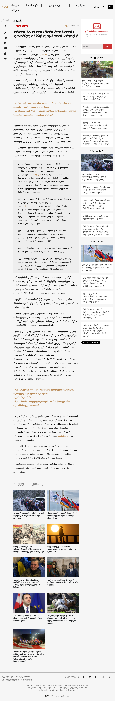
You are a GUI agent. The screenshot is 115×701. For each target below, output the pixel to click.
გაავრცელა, (36, 174)
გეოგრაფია (55, 5)
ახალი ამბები (15, 7)
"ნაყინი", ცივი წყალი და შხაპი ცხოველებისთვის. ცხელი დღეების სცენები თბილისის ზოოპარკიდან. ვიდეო (62, 619)
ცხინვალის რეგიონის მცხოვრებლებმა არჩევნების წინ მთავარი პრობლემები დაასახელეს (28, 549)
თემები (80, 5)
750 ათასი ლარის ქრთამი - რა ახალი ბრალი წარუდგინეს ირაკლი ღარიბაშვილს (28, 618)
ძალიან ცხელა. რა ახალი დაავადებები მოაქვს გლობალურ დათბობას (61, 549)
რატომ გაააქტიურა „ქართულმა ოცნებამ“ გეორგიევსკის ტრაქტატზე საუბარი (62, 582)
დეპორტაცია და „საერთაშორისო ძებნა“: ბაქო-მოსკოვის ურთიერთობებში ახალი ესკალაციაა (96, 297)
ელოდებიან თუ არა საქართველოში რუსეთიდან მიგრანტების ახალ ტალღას (28, 515)
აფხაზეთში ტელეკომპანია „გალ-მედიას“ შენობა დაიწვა (97, 217)
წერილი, (28, 206)
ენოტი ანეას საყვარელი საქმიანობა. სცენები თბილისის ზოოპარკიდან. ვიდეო (95, 83)
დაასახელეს (63, 436)
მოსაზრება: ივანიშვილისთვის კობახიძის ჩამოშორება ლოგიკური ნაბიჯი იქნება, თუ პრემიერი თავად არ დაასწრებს (96, 139)
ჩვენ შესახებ (7, 676)
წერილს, (43, 54)
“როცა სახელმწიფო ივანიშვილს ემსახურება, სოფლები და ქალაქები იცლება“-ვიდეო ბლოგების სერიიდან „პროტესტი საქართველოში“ (28, 656)
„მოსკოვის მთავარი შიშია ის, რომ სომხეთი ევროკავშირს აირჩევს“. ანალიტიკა (62, 515)
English (17, 20)
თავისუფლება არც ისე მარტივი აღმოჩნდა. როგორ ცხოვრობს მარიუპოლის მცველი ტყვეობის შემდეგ (26, 584)
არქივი (67, 26)
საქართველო (20, 25)
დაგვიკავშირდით (22, 676)
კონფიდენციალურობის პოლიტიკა (17, 680)
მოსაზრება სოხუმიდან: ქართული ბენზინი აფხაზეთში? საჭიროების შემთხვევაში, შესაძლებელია (96, 313)
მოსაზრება (31, 5)
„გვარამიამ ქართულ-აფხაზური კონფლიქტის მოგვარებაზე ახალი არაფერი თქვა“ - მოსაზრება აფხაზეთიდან (96, 204)
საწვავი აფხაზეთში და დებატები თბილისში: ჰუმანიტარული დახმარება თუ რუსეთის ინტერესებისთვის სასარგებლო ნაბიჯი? (96, 331)
